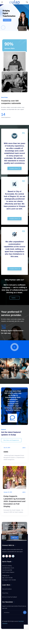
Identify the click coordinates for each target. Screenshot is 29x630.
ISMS (6, 452)
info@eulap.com (5, 575)
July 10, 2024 (7, 447)
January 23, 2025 (8, 492)
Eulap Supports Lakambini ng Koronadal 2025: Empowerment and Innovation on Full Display (14, 501)
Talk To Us (14, 537)
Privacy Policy (5, 593)
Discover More (7, 19)
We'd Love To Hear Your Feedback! (9, 597)
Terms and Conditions (7, 589)
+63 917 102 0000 (12, 580)
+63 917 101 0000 (8, 577)
